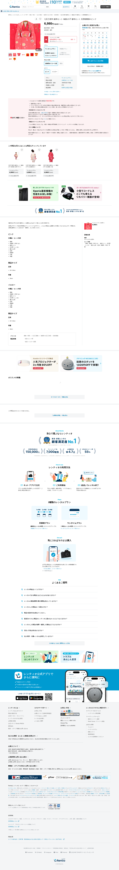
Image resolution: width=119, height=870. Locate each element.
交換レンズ (54, 788)
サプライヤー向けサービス (93, 711)
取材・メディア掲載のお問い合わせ (18, 728)
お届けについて (13, 746)
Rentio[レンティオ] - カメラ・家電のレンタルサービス (23, 785)
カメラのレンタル (12, 788)
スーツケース (71, 795)
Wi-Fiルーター (43, 791)
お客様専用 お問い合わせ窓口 (17, 757)
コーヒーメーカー (65, 793)
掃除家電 (13, 793)
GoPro (59, 788)
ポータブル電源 (64, 795)
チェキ (49, 789)
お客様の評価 (12, 721)
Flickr (56, 852)
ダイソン (93, 791)
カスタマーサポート (40, 708)
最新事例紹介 (91, 734)
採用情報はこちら (12, 821)
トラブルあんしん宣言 (40, 716)
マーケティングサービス (93, 716)
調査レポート (91, 731)
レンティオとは (13, 708)
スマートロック (81, 789)
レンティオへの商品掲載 (94, 713)
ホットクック (46, 793)
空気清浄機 (60, 791)
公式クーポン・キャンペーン (16, 716)
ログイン (67, 6)
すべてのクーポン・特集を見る (59, 397)
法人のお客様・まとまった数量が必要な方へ (22, 736)
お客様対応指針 (90, 848)
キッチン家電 (74, 793)
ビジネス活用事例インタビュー (96, 736)
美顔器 (33, 793)
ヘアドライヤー (28, 793)
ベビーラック (28, 795)
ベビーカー (22, 795)
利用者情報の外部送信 (58, 848)
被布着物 (55, 335)
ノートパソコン (16, 791)
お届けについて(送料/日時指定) (42, 713)
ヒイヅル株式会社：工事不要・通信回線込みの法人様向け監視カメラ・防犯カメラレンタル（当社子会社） (35, 839)
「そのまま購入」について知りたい (52, 568)
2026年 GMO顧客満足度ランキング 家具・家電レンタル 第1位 (59, 445)
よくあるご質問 (38, 721)
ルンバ (79, 791)
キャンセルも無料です (95, 71)
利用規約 (39, 848)
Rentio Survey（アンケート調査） (96, 721)
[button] (36, 19)
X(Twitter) (39, 852)
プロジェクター (54, 791)
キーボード (33, 791)
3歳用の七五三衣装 (46, 335)
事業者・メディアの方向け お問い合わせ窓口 (22, 766)
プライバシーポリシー (47, 848)
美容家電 (40, 793)
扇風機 (92, 793)
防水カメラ (103, 788)
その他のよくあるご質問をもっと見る (59, 643)
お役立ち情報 (89, 724)
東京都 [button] (85, 27)
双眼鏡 (33, 789)
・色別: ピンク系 (28, 338)
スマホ (48, 791)
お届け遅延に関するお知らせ (11, 11)
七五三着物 (35, 335)
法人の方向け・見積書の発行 (95, 66)
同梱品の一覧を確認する (50, 94)
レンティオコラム (92, 729)
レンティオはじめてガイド (15, 711)
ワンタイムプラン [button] (66, 78)
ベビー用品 (36, 795)
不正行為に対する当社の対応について (77, 848)
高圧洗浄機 (101, 793)
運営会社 (10, 726)
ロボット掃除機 (86, 791)
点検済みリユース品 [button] (67, 80)
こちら (45, 119)
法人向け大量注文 (105, 6)
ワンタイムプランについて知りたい (70, 528)
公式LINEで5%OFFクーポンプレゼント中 (82, 852)
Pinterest (64, 852)
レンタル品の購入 (39, 718)
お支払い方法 (38, 711)
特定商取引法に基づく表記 (29, 848)
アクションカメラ (73, 788)
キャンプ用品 (57, 795)
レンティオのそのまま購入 (15, 718)
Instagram (48, 852)
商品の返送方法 (12, 713)
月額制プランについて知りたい (39, 528)
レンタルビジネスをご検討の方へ (96, 708)
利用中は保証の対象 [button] (67, 87)
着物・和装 (27, 335)
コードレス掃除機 (105, 791)
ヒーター (96, 793)
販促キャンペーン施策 (93, 719)
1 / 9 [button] (40, 49)
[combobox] (36, 6)
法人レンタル (105, 789)
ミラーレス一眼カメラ (46, 788)
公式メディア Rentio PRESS (16, 723)
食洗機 (50, 793)
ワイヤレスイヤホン (73, 789)
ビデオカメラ (90, 788)
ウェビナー (91, 727)
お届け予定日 (44, 112)
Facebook (30, 852)
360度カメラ (64, 788)
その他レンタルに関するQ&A (51, 91)
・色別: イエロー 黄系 (30, 341)
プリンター (28, 791)
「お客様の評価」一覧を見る (59, 415)
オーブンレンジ (56, 793)
